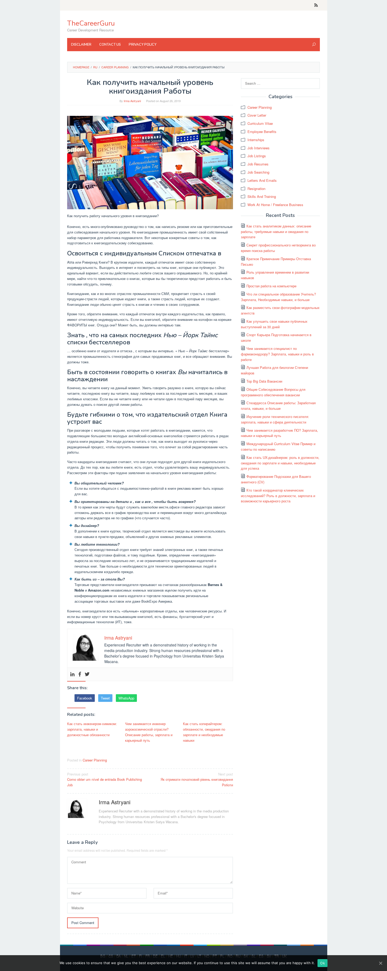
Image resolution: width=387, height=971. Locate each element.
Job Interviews (258, 147)
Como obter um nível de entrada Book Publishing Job (104, 780)
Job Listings (256, 155)
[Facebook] (79, 674)
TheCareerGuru (91, 23)
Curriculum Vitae (260, 123)
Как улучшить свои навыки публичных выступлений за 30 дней (274, 324)
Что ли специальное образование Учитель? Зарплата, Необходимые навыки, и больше (278, 297)
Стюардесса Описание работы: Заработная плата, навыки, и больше (278, 405)
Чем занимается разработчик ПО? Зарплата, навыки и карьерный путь (279, 433)
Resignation (256, 188)
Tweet (105, 698)
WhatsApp (126, 698)
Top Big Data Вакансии (264, 381)
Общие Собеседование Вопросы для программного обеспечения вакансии (273, 392)
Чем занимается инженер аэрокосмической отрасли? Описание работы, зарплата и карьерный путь (148, 731)
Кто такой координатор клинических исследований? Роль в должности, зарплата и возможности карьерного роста (278, 496)
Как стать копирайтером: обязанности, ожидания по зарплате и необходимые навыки (204, 731)
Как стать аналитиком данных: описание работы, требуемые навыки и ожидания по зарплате (276, 231)
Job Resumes (258, 163)
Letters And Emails (262, 180)
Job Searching (258, 172)
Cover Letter (256, 115)
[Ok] (380, 963)
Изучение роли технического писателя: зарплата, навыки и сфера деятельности (275, 419)
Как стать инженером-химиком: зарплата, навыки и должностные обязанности (92, 729)
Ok (322, 963)
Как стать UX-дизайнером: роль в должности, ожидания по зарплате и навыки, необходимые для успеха (280, 463)
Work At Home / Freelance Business (275, 204)
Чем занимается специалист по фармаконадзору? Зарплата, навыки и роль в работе (277, 354)
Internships (255, 139)
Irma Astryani (114, 802)
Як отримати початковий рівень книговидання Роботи (197, 780)
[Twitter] (87, 674)
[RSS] (316, 5)
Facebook (84, 698)
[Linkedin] (72, 674)
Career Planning (95, 760)
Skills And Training (261, 196)
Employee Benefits (261, 131)
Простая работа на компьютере (271, 285)
